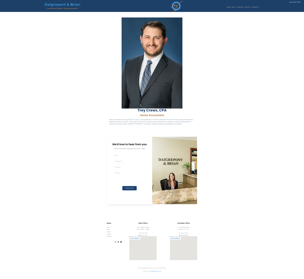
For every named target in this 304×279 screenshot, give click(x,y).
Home (229, 7)
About (233, 7)
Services (240, 7)
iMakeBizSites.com (156, 271)
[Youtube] (121, 242)
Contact (247, 7)
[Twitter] (118, 242)
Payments (255, 7)
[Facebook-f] (115, 242)
